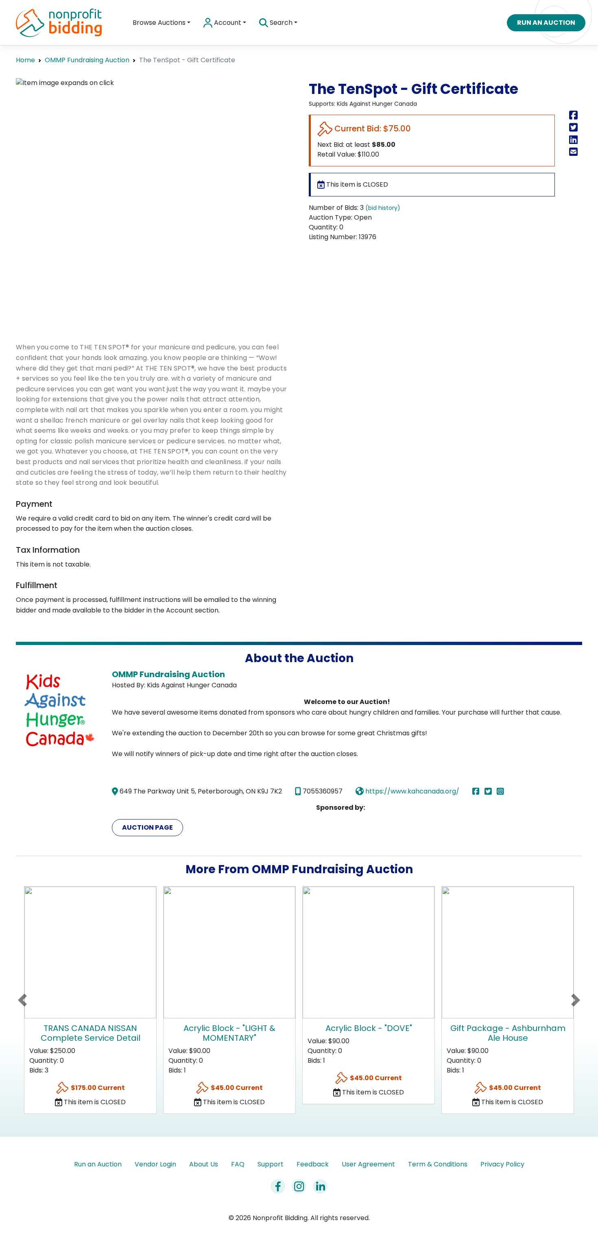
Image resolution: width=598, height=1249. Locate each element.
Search (280, 22)
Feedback (313, 1164)
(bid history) (382, 208)
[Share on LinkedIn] (575, 139)
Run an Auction (546, 22)
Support (271, 1164)
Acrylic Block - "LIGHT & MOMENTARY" (229, 1033)
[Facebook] (477, 791)
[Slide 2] (174, 310)
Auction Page (147, 827)
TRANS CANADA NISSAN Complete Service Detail (90, 1033)
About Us (203, 1164)
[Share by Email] (575, 152)
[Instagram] (500, 791)
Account (226, 22)
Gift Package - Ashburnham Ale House (507, 1033)
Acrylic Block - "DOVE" (368, 1028)
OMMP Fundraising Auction (87, 60)
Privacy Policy (502, 1164)
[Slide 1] (131, 310)
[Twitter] (490, 791)
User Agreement (368, 1164)
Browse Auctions (159, 22)
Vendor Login (155, 1164)
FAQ (237, 1164)
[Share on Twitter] (575, 127)
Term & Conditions (437, 1164)
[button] (22, 1000)
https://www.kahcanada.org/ (411, 791)
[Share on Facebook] (575, 115)
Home (25, 60)
